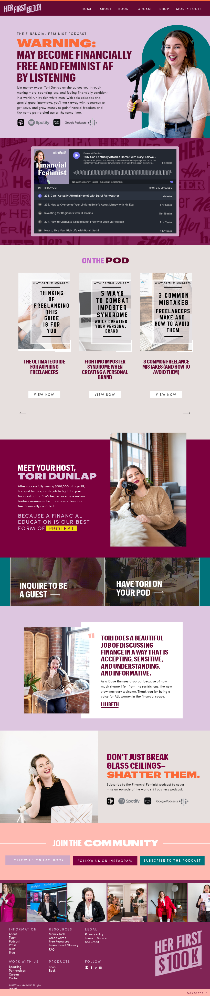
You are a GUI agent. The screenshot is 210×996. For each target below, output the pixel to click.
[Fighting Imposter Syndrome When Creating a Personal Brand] (105, 312)
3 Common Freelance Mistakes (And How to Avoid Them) (166, 366)
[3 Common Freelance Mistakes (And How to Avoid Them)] (166, 312)
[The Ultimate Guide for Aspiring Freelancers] (44, 312)
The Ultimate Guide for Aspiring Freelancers (44, 366)
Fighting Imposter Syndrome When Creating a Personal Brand (105, 369)
